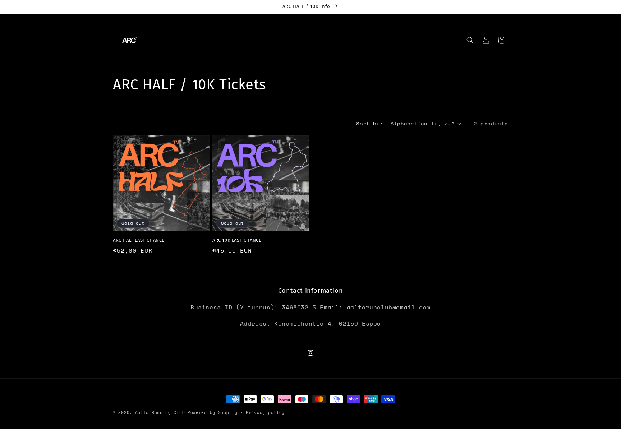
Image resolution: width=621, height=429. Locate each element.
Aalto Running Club (160, 412)
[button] (470, 40)
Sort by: (369, 123)
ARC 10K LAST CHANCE (236, 240)
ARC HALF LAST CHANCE (139, 240)
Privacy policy (265, 412)
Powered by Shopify (213, 412)
